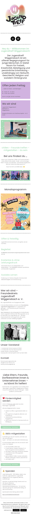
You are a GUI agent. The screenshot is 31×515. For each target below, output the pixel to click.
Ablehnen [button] (23, 510)
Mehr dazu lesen (15, 513)
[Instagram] (18, 39)
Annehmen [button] (16, 510)
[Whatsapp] (13, 39)
